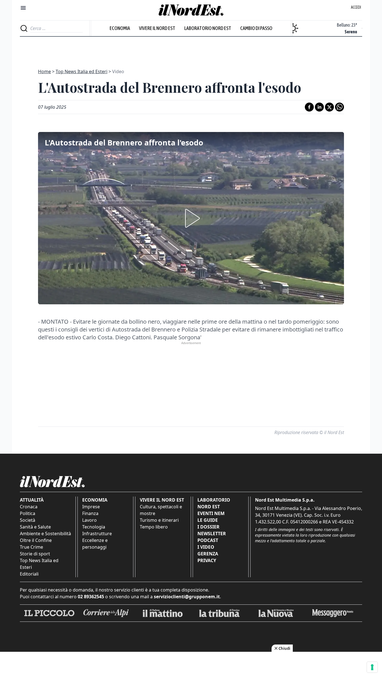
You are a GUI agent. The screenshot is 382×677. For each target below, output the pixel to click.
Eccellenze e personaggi (95, 543)
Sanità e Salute (35, 527)
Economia (120, 28)
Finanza (90, 513)
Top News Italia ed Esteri (81, 71)
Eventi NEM (211, 513)
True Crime (31, 547)
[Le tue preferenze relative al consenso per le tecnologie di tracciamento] (372, 667)
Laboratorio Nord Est (207, 28)
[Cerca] (24, 28)
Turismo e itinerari (159, 520)
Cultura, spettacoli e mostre (161, 510)
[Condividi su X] (329, 107)
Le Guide (207, 520)
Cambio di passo (256, 28)
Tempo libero (154, 527)
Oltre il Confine (36, 540)
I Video (205, 547)
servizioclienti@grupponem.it (187, 596)
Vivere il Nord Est (157, 28)
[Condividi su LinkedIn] (319, 107)
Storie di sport (35, 554)
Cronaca (28, 507)
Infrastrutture (97, 533)
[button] (191, 218)
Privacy (206, 560)
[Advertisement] (191, 49)
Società (27, 520)
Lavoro (89, 520)
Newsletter (211, 533)
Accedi (356, 7)
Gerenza (207, 554)
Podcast (207, 540)
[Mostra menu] (23, 7)
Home (44, 71)
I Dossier (208, 527)
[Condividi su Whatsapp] (339, 107)
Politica (27, 513)
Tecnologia (93, 527)
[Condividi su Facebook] (309, 107)
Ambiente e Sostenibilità (45, 533)
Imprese (91, 507)
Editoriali (29, 574)
